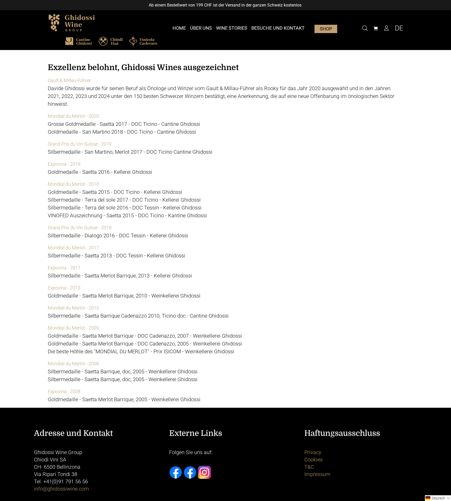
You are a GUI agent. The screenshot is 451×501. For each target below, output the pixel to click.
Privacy (312, 452)
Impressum (317, 474)
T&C (309, 467)
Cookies (313, 459)
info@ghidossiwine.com (61, 489)
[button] (438, 498)
